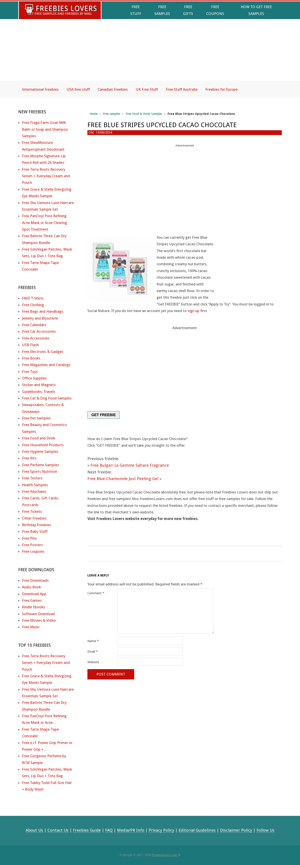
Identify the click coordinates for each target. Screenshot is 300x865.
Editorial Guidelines (197, 830)
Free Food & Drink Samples (144, 114)
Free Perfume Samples (40, 465)
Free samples (111, 114)
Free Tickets (32, 511)
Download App (34, 594)
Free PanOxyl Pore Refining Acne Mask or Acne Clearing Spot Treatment (44, 222)
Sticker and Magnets (39, 385)
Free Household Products (43, 445)
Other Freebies (34, 518)
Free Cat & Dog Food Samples (47, 398)
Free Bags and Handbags (42, 311)
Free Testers (32, 478)
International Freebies (40, 89)
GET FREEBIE (103, 415)
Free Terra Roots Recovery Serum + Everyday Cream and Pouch (46, 176)
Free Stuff (135, 10)
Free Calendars (34, 325)
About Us (34, 830)
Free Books (31, 358)
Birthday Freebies (36, 525)
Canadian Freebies (113, 89)
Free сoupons (33, 551)
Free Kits (29, 458)
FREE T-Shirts (33, 298)
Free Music (31, 627)
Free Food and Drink (38, 438)
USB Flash (30, 345)
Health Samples (35, 485)
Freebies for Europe (221, 89)
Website (93, 662)
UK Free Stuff (147, 89)
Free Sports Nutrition (39, 471)
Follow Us (266, 830)
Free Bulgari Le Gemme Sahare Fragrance (129, 465)
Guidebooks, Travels (38, 391)
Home (94, 114)
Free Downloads (35, 580)
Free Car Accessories (39, 331)
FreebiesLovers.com (164, 854)
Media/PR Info (130, 830)
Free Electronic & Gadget (42, 351)
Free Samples (162, 10)
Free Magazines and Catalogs (46, 365)
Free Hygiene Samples (40, 451)
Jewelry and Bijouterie (40, 318)
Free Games (32, 600)
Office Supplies (34, 378)
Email (92, 652)
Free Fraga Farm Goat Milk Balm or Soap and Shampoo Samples (45, 129)
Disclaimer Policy (236, 830)
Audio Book (31, 587)
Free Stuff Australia (181, 89)
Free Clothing (33, 305)
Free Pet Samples (36, 418)
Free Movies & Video (39, 620)
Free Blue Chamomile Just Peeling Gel (122, 478)
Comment (95, 593)
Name (93, 641)
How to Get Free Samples (256, 10)
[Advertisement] (150, 53)
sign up (193, 311)
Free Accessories (35, 338)
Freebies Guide (87, 830)
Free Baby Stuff (34, 531)
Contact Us (58, 830)
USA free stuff (78, 89)
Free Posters (32, 545)
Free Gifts (188, 10)
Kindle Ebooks (33, 607)
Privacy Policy (161, 830)
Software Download (38, 614)
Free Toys (30, 371)
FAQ (109, 830)
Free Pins (29, 538)
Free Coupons (215, 10)
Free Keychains (34, 491)
